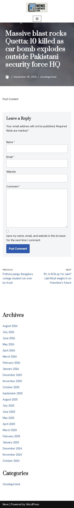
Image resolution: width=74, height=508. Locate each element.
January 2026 (11, 369)
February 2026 (11, 363)
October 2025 (11, 387)
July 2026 (8, 332)
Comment (13, 186)
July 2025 (8, 405)
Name (10, 142)
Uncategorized (48, 76)
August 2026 (10, 326)
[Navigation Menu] (37, 19)
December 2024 (12, 448)
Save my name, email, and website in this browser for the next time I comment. (36, 238)
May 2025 (8, 418)
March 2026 (10, 356)
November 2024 (12, 454)
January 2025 (11, 442)
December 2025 (12, 375)
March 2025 (10, 430)
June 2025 (9, 412)
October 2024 (11, 461)
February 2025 (11, 436)
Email (10, 157)
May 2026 (8, 344)
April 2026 (9, 350)
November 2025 (12, 381)
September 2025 (12, 393)
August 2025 (10, 399)
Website (11, 172)
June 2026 (9, 338)
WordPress (32, 504)
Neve (6, 504)
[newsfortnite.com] (37, 7)
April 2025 (9, 424)
